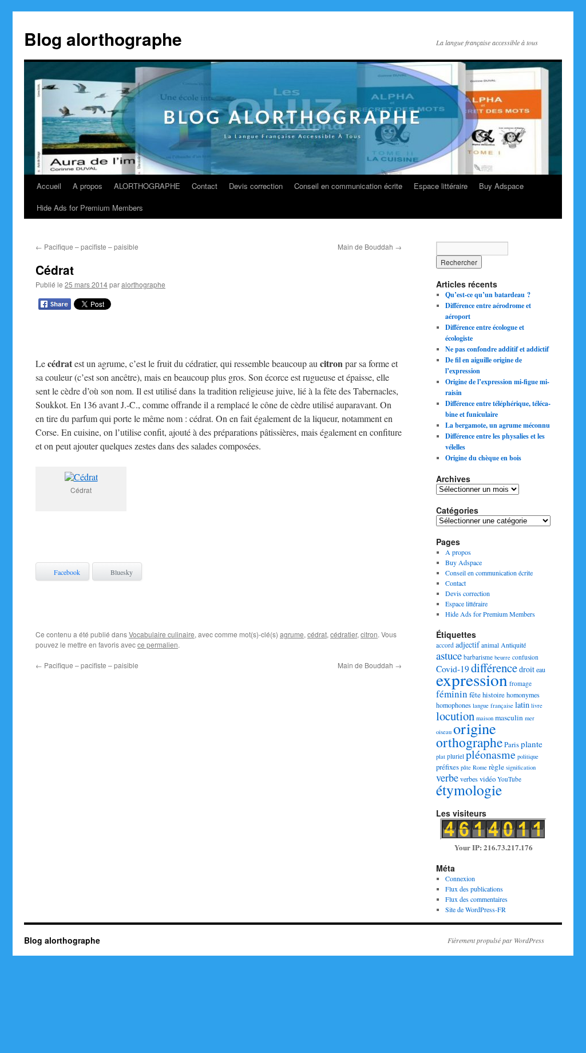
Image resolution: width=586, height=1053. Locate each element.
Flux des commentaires (476, 899)
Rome (480, 767)
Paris (511, 744)
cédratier (343, 634)
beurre (502, 657)
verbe (447, 777)
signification (521, 767)
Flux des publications (474, 888)
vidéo (488, 779)
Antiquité (513, 644)
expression (472, 679)
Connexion (460, 878)
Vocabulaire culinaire (162, 634)
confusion (525, 657)
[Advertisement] (219, 336)
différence (494, 668)
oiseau (444, 732)
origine (474, 728)
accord (445, 645)
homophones (453, 704)
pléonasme (491, 754)
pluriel (455, 756)
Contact (204, 185)
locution (455, 716)
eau (540, 669)
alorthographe (143, 284)
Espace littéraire (441, 185)
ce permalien (157, 644)
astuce (449, 655)
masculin (509, 717)
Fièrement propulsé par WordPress (496, 940)
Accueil (49, 185)
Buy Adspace (501, 185)
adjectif (468, 644)
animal (490, 645)
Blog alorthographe (103, 38)
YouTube (509, 779)
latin (522, 704)
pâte (466, 767)
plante (532, 744)
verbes (469, 778)
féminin (452, 693)
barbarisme (478, 657)
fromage (520, 683)
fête (475, 694)
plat (440, 756)
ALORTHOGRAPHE (147, 185)
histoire (493, 694)
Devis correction (256, 185)
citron (369, 634)
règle (496, 767)
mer (529, 718)
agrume (292, 634)
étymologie (469, 789)
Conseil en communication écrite (348, 185)
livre (537, 705)
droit (526, 669)
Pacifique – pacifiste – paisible (86, 246)
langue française (493, 705)
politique (528, 756)
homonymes (523, 694)
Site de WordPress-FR (475, 909)
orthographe (469, 742)
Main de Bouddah (370, 246)
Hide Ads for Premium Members (90, 207)
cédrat (317, 634)
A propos (87, 185)
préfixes (447, 767)
